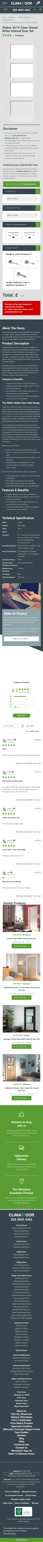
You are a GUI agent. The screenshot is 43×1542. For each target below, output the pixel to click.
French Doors (21, 1241)
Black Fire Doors (21, 1343)
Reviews (21, 1435)
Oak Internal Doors (21, 1278)
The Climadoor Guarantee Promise (21, 1191)
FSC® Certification (22, 1420)
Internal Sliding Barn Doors (21, 1315)
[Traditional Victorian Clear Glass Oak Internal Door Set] (21, 1067)
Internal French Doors (21, 1234)
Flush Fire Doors (21, 1334)
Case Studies (21, 1432)
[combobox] (33, 731)
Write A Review (21, 715)
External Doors (21, 1350)
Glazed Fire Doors (21, 1328)
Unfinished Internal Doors (21, 1284)
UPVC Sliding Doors (21, 1265)
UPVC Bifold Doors (21, 1361)
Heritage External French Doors (21, 1371)
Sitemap (35, 1503)
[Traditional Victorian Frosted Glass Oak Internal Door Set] (21, 967)
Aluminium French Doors (21, 1368)
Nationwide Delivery (21, 1157)
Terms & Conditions (12, 1491)
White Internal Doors (21, 1290)
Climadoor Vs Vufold (21, 1395)
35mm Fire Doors (21, 1345)
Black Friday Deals (21, 1406)
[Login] (40, 11)
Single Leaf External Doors (21, 1379)
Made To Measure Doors (21, 1453)
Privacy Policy (30, 1495)
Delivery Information (21, 1417)
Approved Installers (21, 1426)
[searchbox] (11, 726)
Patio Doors (21, 1392)
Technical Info (21, 1444)
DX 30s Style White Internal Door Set (21, 938)
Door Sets (11, 18)
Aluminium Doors (21, 1400)
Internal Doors (21, 1225)
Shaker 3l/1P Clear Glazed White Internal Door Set (19, 23)
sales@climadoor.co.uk (13, 312)
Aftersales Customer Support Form (21, 1429)
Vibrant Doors (12, 1484)
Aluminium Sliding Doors (21, 1268)
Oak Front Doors (21, 1381)
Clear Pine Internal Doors (21, 1312)
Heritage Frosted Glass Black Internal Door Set (21, 1039)
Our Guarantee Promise (14, 1495)
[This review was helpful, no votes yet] (35, 763)
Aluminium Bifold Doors (21, 1358)
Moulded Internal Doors (21, 1309)
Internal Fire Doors (21, 1236)
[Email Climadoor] (5, 10)
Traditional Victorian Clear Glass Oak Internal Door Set (21, 1089)
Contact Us (21, 1447)
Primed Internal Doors (21, 1292)
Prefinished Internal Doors (21, 1295)
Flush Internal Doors (21, 1298)
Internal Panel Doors (21, 1301)
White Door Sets (7, 20)
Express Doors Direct (27, 1484)
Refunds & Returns (29, 1491)
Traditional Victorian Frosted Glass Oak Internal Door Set (21, 988)
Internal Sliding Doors (21, 1271)
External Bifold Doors (21, 1257)
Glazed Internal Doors (21, 1281)
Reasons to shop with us (21, 1124)
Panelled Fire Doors (21, 1337)
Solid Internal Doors (21, 1287)
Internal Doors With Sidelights (21, 1318)
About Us (21, 1411)
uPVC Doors (21, 1398)
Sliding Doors (21, 1262)
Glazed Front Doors (21, 1387)
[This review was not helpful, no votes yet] (38, 763)
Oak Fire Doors (21, 1326)
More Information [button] (10, 1534)
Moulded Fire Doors (21, 1340)
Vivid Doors (20, 1487)
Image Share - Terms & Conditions (16, 1503)
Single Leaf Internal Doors (21, 1228)
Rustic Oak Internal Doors (21, 1304)
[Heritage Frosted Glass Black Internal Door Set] (21, 1018)
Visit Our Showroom (21, 1414)
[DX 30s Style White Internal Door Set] (21, 918)
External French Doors (21, 1247)
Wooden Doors (21, 1403)
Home (4, 18)
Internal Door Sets (24, 18)
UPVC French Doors (21, 1374)
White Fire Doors (21, 1331)
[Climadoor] (21, 3)
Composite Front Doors (21, 1384)
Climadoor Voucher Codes (20, 1499)
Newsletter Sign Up (21, 1450)
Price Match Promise (21, 1423)
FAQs (21, 1441)
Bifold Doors (21, 1252)
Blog (21, 1438)
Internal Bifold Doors (21, 1231)
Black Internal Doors (21, 1307)
